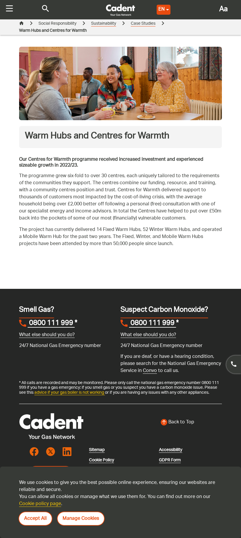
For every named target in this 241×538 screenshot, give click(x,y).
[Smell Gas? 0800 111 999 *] (233, 364)
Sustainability (103, 23)
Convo (150, 371)
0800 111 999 (51, 324)
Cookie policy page (40, 504)
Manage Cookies (81, 519)
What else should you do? (47, 335)
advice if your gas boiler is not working (69, 392)
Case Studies (143, 23)
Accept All (35, 519)
